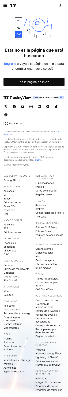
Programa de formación (48, 389)
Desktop (8, 294)
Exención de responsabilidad (44, 305)
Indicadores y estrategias (17, 360)
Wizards (8, 363)
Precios (39, 186)
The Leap (40, 216)
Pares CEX (9, 206)
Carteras (8, 265)
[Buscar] (59, 5)
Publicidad (41, 378)
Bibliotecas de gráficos (48, 353)
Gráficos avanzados (46, 361)
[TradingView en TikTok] (56, 106)
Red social (9, 305)
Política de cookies (46, 314)
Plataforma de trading (47, 364)
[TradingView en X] (5, 106)
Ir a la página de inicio (34, 82)
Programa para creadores (12, 319)
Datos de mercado (45, 190)
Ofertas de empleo (46, 264)
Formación (9, 342)
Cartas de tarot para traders (47, 284)
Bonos (6, 198)
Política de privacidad (47, 310)
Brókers (39, 208)
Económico (9, 242)
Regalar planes (43, 194)
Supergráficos (11, 180)
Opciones (8, 272)
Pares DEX (9, 209)
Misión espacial (44, 252)
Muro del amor (11, 309)
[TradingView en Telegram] (47, 106)
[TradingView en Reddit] (5, 114)
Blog (37, 256)
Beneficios (9, 246)
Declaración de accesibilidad (43, 320)
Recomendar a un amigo (17, 313)
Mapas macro (11, 276)
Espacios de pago (13, 371)
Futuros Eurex (43, 231)
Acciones (8, 190)
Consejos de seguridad (48, 325)
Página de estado (45, 336)
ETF (5, 194)
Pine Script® (10, 280)
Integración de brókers (48, 382)
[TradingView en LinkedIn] (39, 106)
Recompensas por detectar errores (45, 331)
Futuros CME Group (46, 227)
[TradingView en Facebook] (14, 106)
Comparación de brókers (49, 212)
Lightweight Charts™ (47, 357)
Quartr (38, 160)
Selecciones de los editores (14, 348)
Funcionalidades (44, 182)
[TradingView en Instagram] (31, 106)
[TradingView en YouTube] (22, 106)
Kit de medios (43, 267)
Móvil (6, 291)
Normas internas (12, 323)
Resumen (40, 205)
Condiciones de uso (46, 300)
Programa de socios (46, 386)
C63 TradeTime (44, 289)
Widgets (40, 349)
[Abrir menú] (5, 5)
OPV (6, 254)
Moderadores (11, 327)
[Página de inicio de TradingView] (13, 5)
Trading (7, 338)
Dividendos (9, 250)
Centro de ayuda (45, 260)
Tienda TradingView (46, 278)
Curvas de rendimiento (16, 268)
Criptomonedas (12, 202)
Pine (5, 213)
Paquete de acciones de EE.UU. (49, 236)
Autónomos (9, 367)
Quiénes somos (44, 248)
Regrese (10, 64)
